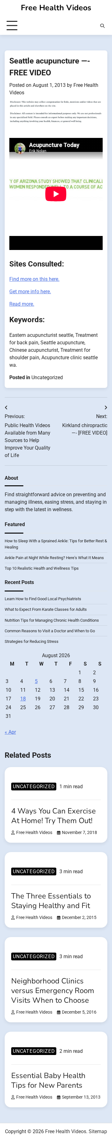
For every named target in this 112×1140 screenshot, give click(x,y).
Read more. (21, 304)
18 (23, 699)
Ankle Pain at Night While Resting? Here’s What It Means (54, 557)
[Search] (102, 26)
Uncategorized (47, 377)
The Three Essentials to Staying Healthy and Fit (51, 901)
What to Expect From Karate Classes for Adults (46, 609)
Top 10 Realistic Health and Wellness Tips (42, 568)
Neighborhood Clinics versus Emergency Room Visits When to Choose (52, 990)
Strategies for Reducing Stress (31, 641)
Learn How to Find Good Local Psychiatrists (43, 598)
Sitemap (98, 1131)
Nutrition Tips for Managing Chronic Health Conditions (52, 620)
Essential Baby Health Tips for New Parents (48, 1080)
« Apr (10, 732)
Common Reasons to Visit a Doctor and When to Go (50, 631)
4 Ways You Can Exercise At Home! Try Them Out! (53, 816)
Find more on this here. (34, 279)
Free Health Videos (56, 7)
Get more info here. (30, 291)
